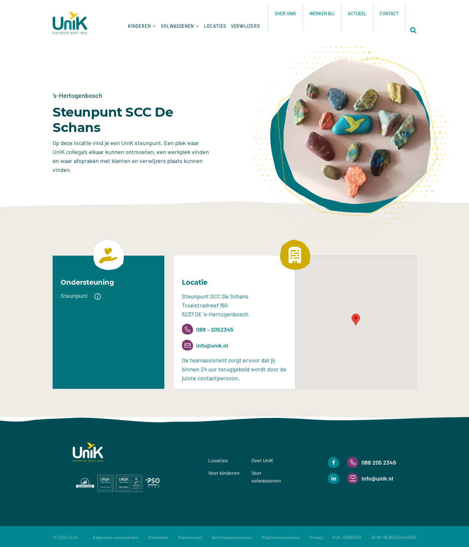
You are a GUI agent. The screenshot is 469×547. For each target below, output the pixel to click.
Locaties (215, 26)
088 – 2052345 (215, 329)
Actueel (357, 13)
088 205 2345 (378, 462)
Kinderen (139, 26)
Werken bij (322, 13)
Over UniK (285, 13)
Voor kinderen (224, 473)
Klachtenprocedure (280, 537)
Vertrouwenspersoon (232, 537)
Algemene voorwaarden (115, 537)
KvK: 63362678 (374, 537)
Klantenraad (190, 537)
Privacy (316, 537)
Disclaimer (158, 537)
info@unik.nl (212, 345)
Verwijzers (245, 26)
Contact (389, 13)
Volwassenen (177, 26)
